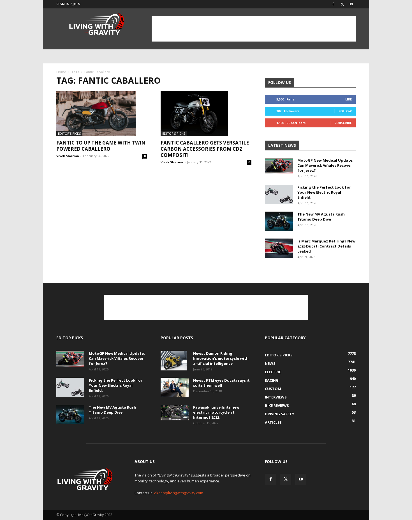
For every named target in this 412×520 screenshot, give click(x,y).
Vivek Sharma (67, 156)
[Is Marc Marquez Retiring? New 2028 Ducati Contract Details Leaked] (279, 248)
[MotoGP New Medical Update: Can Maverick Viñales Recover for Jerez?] (279, 165)
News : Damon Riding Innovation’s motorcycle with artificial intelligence (221, 358)
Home (61, 72)
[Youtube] (351, 4)
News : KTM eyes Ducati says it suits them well (221, 383)
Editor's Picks (69, 133)
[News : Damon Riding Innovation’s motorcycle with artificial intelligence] (174, 360)
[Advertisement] (254, 29)
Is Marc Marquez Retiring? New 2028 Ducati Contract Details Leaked (326, 246)
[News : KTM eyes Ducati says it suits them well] (175, 387)
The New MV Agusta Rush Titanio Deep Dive (321, 217)
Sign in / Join (68, 4)
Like (348, 99)
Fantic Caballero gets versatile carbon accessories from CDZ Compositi (205, 148)
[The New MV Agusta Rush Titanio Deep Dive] (279, 221)
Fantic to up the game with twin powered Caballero (100, 145)
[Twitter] (342, 4)
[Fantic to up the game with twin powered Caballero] (101, 113)
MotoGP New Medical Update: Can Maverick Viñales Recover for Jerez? (325, 165)
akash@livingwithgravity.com (178, 492)
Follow (345, 111)
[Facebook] (333, 4)
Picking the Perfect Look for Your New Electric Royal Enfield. (324, 192)
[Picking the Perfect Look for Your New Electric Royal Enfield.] (279, 194)
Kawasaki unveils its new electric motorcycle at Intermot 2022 (216, 412)
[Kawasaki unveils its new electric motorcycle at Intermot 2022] (175, 412)
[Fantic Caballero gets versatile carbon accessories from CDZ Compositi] (206, 113)
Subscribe (343, 123)
